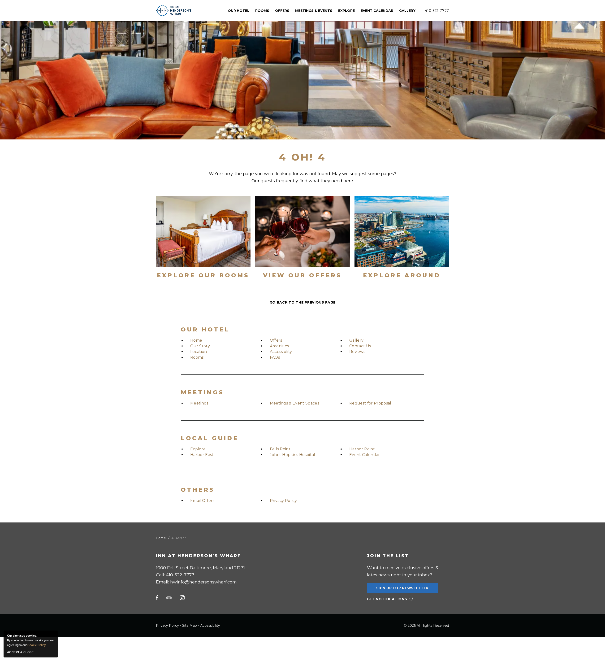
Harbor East (202, 454)
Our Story (200, 346)
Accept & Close (20, 652)
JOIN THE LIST (388, 555)
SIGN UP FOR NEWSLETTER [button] (402, 589)
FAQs (275, 357)
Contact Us (360, 346)
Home (196, 340)
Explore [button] (346, 11)
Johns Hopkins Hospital (292, 454)
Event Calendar (377, 11)
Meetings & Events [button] (313, 11)
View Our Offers (302, 275)
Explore (198, 449)
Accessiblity (281, 351)
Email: (196, 582)
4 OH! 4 (302, 157)
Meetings (202, 392)
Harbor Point (362, 449)
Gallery (407, 11)
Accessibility (210, 625)
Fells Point (280, 449)
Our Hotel (205, 329)
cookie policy (36, 645)
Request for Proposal (370, 403)
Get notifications (387, 599)
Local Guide (209, 438)
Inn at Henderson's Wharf (198, 555)
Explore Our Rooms (203, 275)
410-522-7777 (437, 11)
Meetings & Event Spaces (294, 403)
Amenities (279, 346)
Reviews (357, 351)
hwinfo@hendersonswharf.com (203, 582)
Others (198, 489)
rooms (262, 11)
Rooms (197, 357)
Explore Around (402, 275)
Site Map (189, 625)
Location (198, 351)
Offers (282, 11)
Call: (175, 575)
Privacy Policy (283, 500)
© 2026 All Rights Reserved (426, 625)
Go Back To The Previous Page (303, 302)
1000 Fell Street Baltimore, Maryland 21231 (200, 567)
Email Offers (202, 500)
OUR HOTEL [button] (238, 11)
